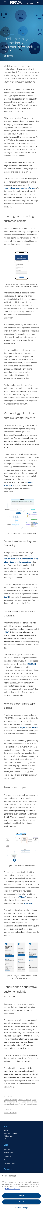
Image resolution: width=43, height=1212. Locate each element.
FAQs (5, 1139)
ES (38, 2)
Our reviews (8, 1160)
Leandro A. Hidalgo (10, 1100)
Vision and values (9, 1163)
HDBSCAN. (31, 664)
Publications (8, 1136)
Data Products (8, 1153)
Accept (21, 1196)
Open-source (8, 1149)
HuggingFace (9, 188)
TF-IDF (35, 727)
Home (6, 1130)
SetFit (6, 597)
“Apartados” (28, 903)
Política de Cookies (12, 1189)
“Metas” (22, 897)
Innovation (7, 1156)
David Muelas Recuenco (24, 1102)
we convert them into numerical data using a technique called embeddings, (21, 559)
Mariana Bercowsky (10, 1113)
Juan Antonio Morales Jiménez (26, 1104)
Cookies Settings (21, 1208)
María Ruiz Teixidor (24, 1100)
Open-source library (10, 1133)
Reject (21, 1202)
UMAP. (6, 632)
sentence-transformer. (26, 188)
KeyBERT (24, 727)
